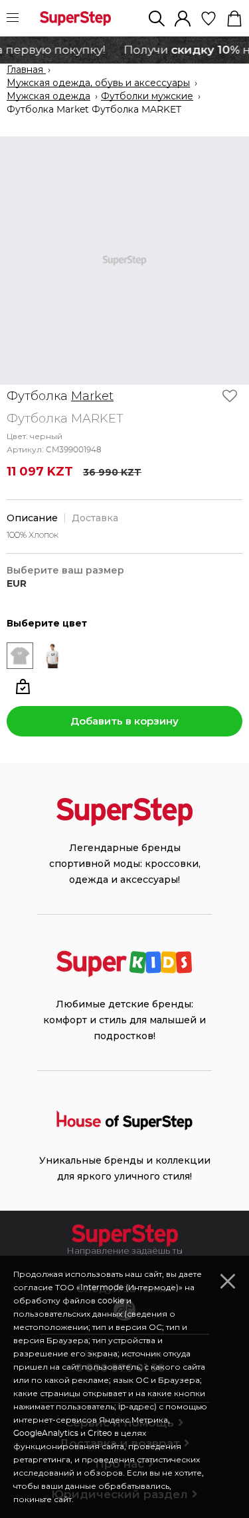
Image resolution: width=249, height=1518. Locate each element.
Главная (26, 70)
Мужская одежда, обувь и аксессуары (98, 83)
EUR (17, 583)
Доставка (95, 518)
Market (92, 396)
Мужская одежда (48, 96)
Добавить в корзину (124, 721)
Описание (32, 518)
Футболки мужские (147, 96)
